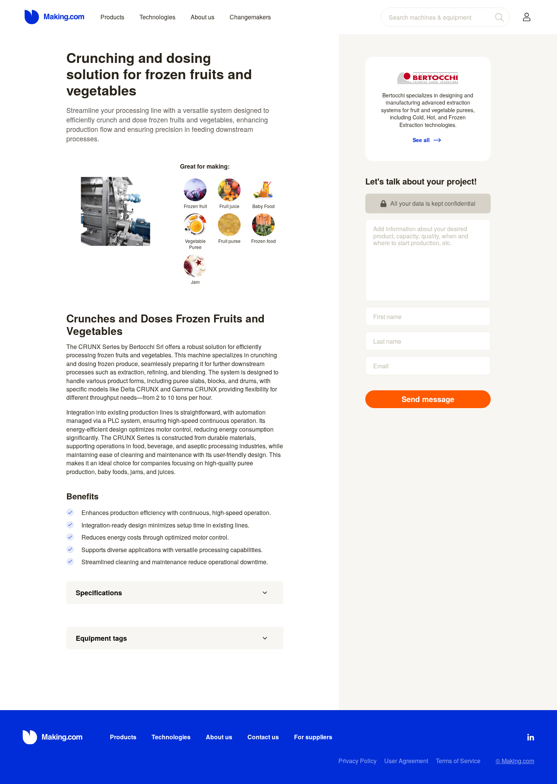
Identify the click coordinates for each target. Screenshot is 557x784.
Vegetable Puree (195, 244)
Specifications (99, 593)
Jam (195, 282)
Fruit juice (229, 206)
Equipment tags (101, 638)
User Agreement (406, 760)
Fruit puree (229, 241)
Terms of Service (458, 760)
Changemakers (250, 17)
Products (112, 17)
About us (202, 17)
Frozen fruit (195, 206)
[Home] (55, 17)
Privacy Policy (357, 760)
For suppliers (313, 736)
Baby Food (263, 206)
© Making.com (515, 760)
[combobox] (445, 17)
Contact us (263, 736)
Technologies (157, 17)
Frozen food (263, 241)
